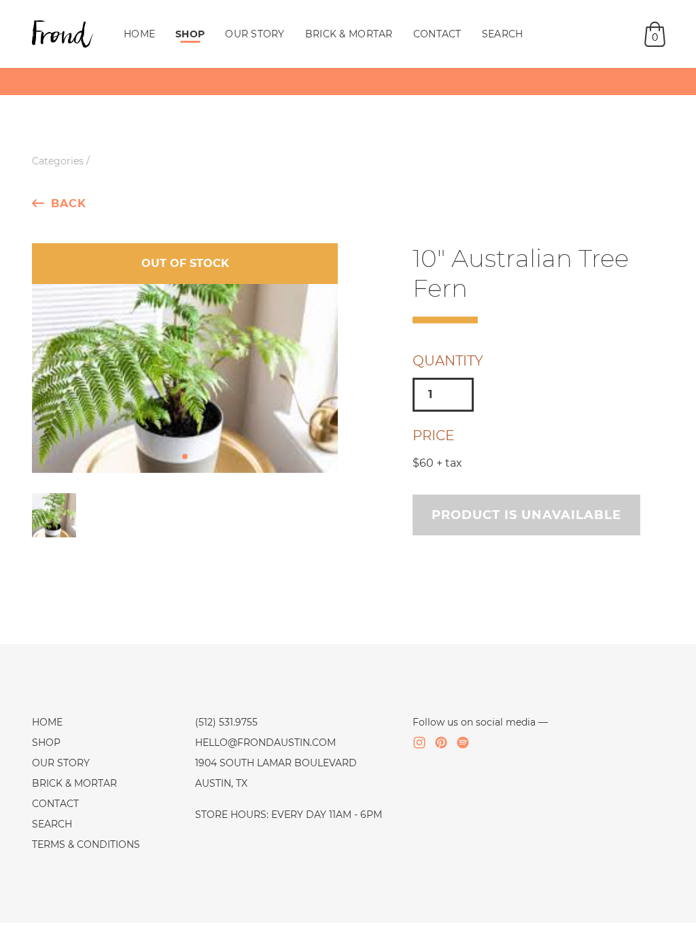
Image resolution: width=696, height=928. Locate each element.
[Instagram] (419, 742)
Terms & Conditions (86, 844)
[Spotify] (463, 742)
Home (139, 34)
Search (502, 34)
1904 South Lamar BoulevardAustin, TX (276, 773)
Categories (58, 161)
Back (68, 203)
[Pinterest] (441, 742)
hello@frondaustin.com (265, 742)
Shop (190, 34)
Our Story (255, 34)
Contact (437, 34)
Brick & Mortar (349, 34)
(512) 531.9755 (226, 722)
